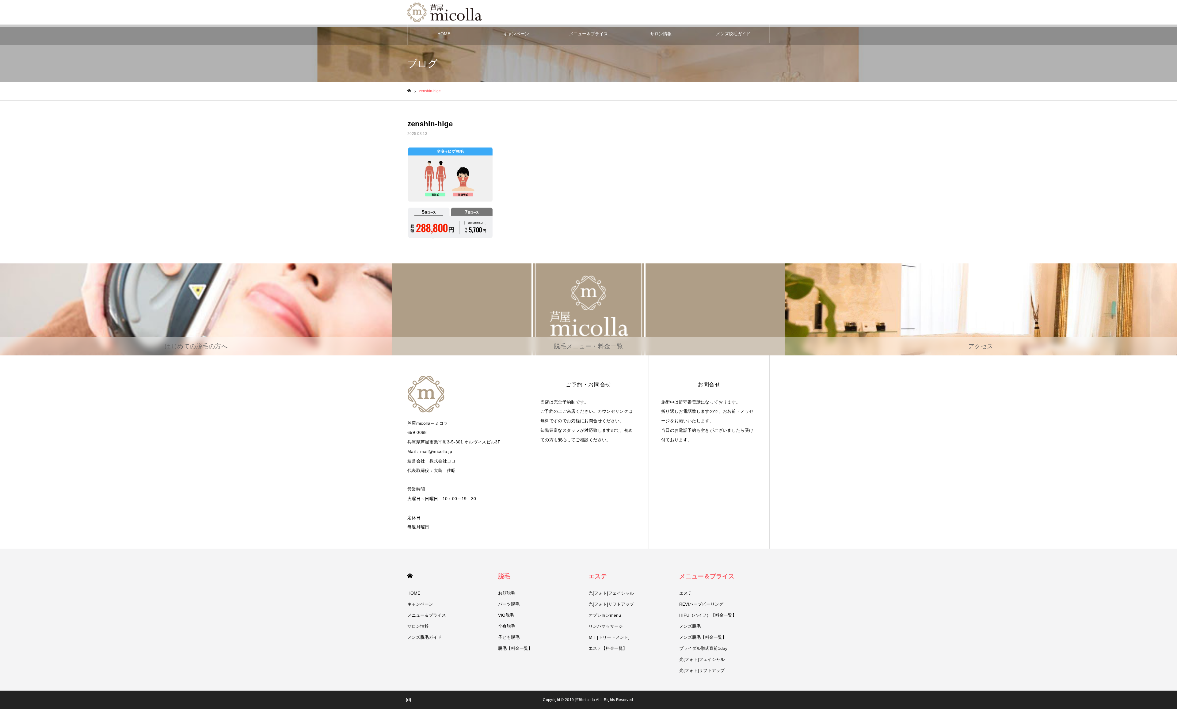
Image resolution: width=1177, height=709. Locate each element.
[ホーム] (409, 91)
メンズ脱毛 (690, 626)
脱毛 (504, 576)
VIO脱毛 (506, 615)
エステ (597, 576)
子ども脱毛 (509, 637)
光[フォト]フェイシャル (611, 593)
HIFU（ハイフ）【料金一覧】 (708, 615)
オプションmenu (604, 615)
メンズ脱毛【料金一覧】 (702, 637)
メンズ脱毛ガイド (733, 33)
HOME (443, 33)
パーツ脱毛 (509, 604)
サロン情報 (661, 33)
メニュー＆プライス (588, 33)
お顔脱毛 (506, 593)
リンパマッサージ (605, 626)
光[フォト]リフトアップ (611, 604)
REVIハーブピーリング (701, 604)
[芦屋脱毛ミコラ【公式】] (445, 12)
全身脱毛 (506, 626)
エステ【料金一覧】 (607, 648)
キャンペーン (516, 33)
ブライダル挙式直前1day (703, 648)
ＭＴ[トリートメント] (609, 637)
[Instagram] (408, 700)
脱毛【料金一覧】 (515, 648)
